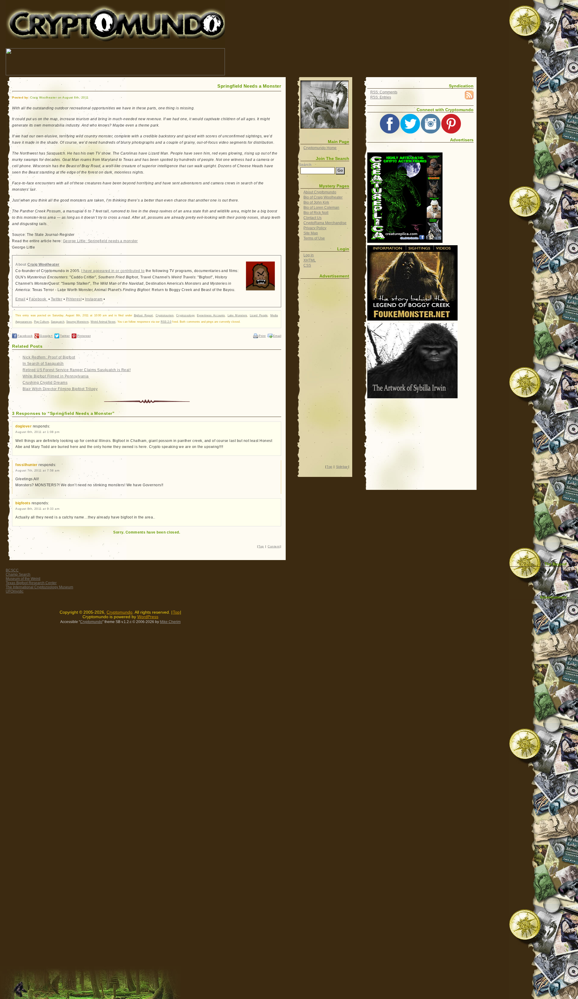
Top (261, 546)
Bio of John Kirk (316, 202)
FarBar (559, 603)
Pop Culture (41, 321)
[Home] (324, 104)
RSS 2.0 (166, 321)
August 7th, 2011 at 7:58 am (37, 470)
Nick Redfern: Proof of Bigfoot (49, 357)
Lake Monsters (237, 315)
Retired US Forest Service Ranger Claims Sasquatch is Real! (77, 370)
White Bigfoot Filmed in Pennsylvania (56, 376)
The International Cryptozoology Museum (39, 587)
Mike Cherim (170, 622)
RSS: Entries (380, 97)
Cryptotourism (165, 315)
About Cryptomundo (319, 192)
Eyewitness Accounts (211, 315)
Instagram (93, 299)
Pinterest (74, 299)
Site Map (310, 233)
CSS (307, 265)
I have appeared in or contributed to (112, 271)
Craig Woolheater (43, 264)
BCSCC (12, 570)
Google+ (46, 335)
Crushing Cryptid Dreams (45, 382)
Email (20, 299)
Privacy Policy (314, 228)
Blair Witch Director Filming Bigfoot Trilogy (60, 389)
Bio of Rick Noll (315, 213)
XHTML (309, 260)
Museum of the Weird (23, 579)
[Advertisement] (335, 61)
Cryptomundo (59, 9)
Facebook (38, 299)
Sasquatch (57, 321)
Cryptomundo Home (320, 148)
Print (262, 335)
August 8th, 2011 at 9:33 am (37, 508)
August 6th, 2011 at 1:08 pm (37, 432)
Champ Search (18, 574)
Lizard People (259, 315)
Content (274, 546)
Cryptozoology (185, 315)
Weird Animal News (103, 321)
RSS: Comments (383, 92)
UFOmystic (14, 591)
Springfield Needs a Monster (249, 86)
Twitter (56, 299)
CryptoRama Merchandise (324, 223)
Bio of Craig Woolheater (323, 197)
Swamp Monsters (77, 321)
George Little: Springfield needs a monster (100, 241)
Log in (308, 255)
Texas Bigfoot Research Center (31, 583)
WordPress (147, 617)
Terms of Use (314, 238)
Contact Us (312, 218)
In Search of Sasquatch (43, 364)
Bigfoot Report (143, 315)
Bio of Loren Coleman (321, 207)
